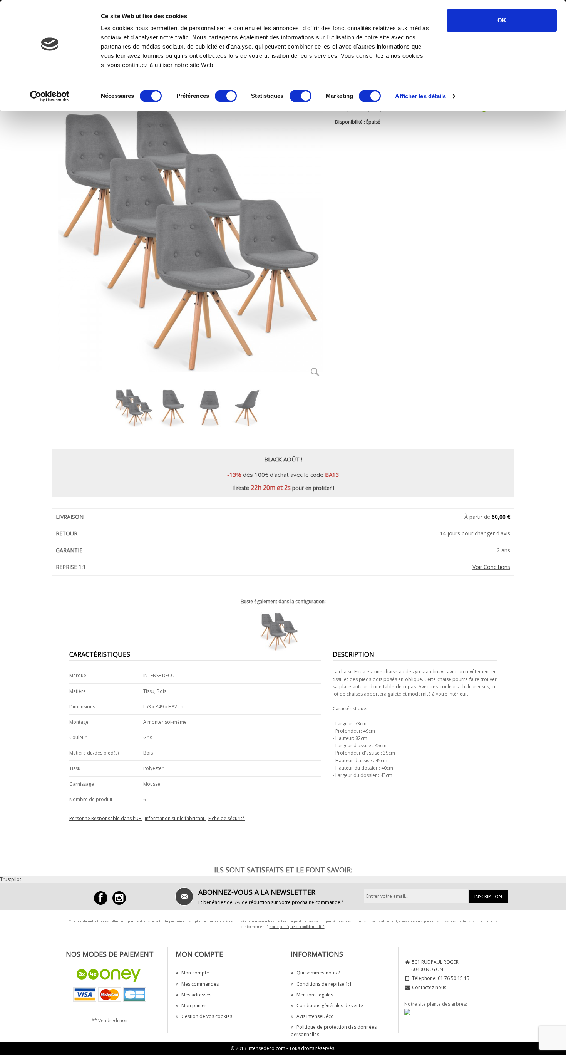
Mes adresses (196, 994)
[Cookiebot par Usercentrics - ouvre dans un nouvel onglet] (50, 96)
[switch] (226, 96)
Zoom (315, 371)
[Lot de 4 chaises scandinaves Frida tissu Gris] (283, 631)
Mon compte (195, 972)
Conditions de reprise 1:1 (324, 984)
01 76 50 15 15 (453, 978)
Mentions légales (314, 994)
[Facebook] (100, 898)
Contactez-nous (429, 987)
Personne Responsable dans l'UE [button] (105, 818)
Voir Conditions (491, 566)
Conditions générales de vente (329, 1005)
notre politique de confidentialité (297, 926)
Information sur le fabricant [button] (175, 818)
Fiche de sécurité (226, 818)
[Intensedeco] (119, 898)
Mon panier (193, 1005)
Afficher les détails (420, 96)
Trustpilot (10, 879)
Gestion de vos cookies (206, 1016)
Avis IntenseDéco (315, 1016)
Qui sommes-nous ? (318, 972)
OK (501, 20)
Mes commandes (200, 984)
